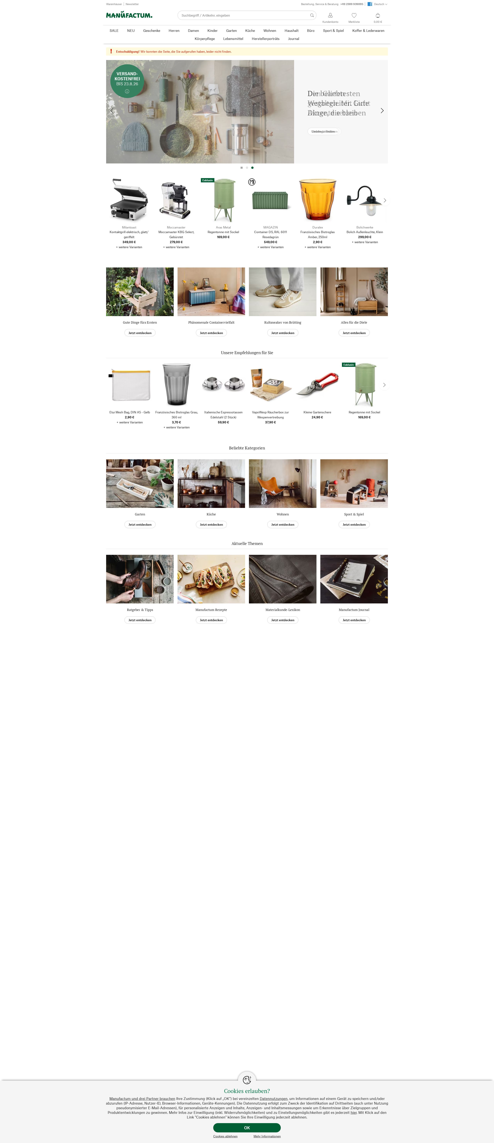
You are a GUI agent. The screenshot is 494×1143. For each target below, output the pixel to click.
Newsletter (132, 4)
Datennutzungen (274, 1098)
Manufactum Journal (354, 609)
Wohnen (283, 514)
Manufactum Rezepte (211, 609)
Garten (140, 514)
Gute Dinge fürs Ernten (140, 322)
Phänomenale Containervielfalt (211, 322)
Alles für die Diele (354, 322)
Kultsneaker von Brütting (282, 322)
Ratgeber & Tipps (140, 609)
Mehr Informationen (267, 1136)
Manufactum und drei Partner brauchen (142, 1098)
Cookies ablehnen (225, 1136)
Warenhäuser (114, 4)
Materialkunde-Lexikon (283, 609)
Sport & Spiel (354, 514)
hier (354, 1112)
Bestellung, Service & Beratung (332, 4)
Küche (211, 514)
